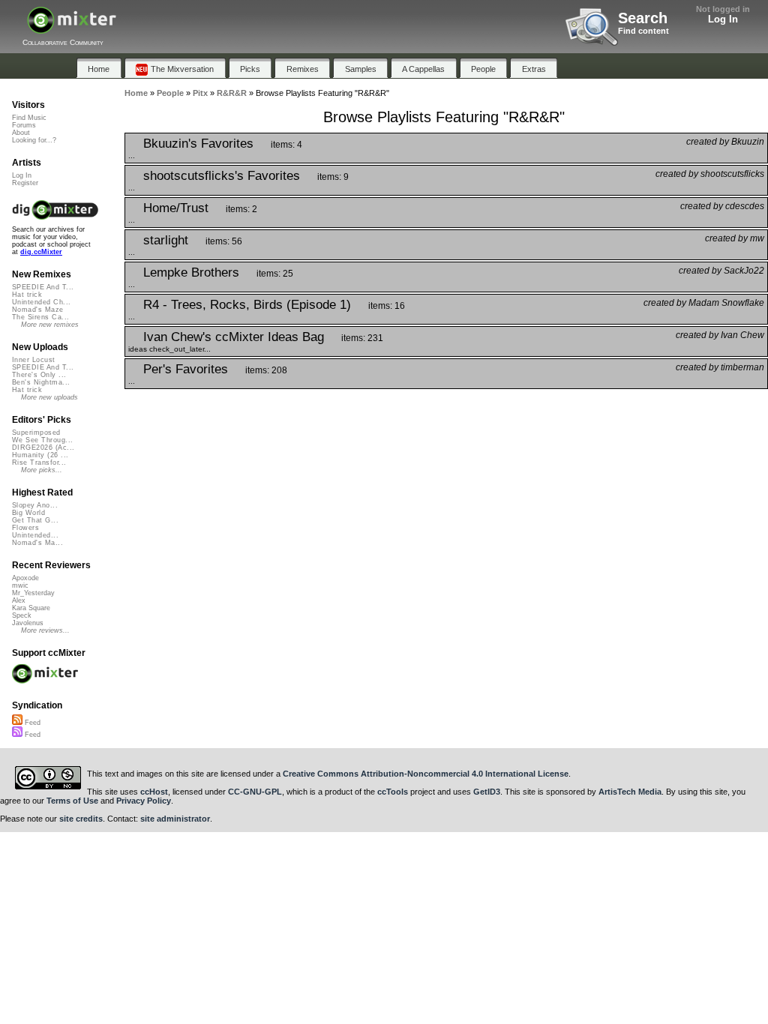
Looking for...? (34, 140)
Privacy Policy (143, 800)
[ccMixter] (71, 28)
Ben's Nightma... (41, 382)
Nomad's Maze (38, 309)
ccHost (154, 791)
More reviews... (45, 630)
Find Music (29, 117)
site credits (81, 818)
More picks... (41, 470)
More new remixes (50, 324)
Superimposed (36, 432)
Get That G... (35, 520)
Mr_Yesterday (33, 593)
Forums (24, 125)
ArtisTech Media (630, 791)
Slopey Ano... (35, 505)
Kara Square (31, 608)
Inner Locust (34, 360)
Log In (723, 19)
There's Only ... (39, 375)
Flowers (25, 527)
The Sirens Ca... (40, 317)
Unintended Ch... (41, 302)
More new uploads (49, 397)
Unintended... (35, 535)
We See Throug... (42, 440)
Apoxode (25, 578)
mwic (20, 585)
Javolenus (28, 623)
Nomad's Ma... (37, 542)
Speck (22, 615)
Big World (28, 512)
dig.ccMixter (41, 252)
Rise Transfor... (39, 462)
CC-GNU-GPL (255, 791)
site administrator (175, 818)
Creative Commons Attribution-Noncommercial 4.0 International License (425, 773)
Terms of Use (72, 800)
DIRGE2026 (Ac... (43, 447)
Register (25, 183)
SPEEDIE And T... (43, 287)
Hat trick (27, 294)
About (21, 132)
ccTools (392, 791)
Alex (19, 600)
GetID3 (486, 791)
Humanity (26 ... (40, 455)
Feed (31, 722)
